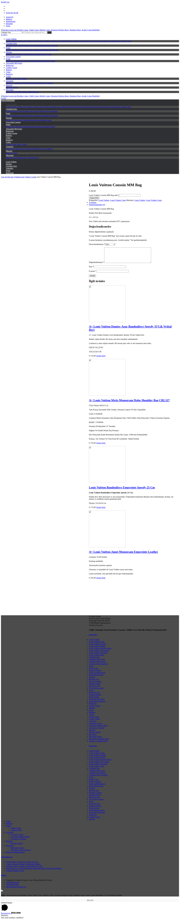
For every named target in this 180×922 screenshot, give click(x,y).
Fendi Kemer (34, 61)
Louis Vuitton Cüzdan (30, 41)
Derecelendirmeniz (97, 244)
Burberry (9, 74)
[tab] (92, 205)
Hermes (9, 52)
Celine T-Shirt (21, 79)
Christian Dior (11, 43)
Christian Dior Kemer (30, 46)
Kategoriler (93, 635)
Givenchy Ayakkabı (45, 83)
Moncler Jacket (12, 87)
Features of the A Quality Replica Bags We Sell (24, 866)
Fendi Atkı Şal (11, 61)
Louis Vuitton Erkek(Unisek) (66, 41)
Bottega (9, 70)
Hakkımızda (10, 21)
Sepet (8, 26)
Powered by (6, 913)
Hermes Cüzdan (22, 54)
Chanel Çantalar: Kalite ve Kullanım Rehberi (23, 864)
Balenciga (10, 65)
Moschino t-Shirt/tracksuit (29, 92)
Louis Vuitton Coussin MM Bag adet (103, 195)
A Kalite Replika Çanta (15, 871)
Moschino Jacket (12, 92)
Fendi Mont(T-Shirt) (47, 61)
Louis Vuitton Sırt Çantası (88, 41)
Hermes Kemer (34, 54)
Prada (8, 48)
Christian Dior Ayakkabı (48, 46)
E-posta (92, 271)
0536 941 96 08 (12, 13)
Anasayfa (9, 17)
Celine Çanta (11, 79)
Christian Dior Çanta (14, 46)
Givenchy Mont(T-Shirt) (27, 83)
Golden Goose (11, 68)
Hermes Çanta (45, 54)
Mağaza (9, 19)
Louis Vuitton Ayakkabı (107, 41)
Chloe (8, 72)
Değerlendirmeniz (96, 262)
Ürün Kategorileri (8, 100)
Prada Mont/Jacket (51, 50)
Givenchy (9, 81)
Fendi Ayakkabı (23, 61)
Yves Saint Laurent (13, 57)
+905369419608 (12, 882)
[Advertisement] (90, 835)
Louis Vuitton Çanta (14, 41)
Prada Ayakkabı (21, 50)
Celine (8, 76)
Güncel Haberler (7, 857)
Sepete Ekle (94, 198)
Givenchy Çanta (12, 83)
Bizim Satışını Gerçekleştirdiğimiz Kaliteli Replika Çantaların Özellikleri (34, 868)
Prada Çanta (10, 50)
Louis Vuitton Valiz (123, 41)
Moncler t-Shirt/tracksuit (98, 741)
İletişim (3, 875)
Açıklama (92, 202)
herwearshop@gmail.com (16, 887)
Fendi (8, 59)
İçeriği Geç (5, 2)
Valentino (9, 168)
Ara (49, 32)
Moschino (10, 90)
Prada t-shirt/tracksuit (36, 50)
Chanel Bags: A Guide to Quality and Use (22, 862)
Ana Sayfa (5, 177)
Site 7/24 (90, 900)
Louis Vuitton (11, 39)
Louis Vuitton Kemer (47, 41)
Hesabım (9, 24)
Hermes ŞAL (11, 54)
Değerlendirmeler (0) (97, 205)
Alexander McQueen (14, 63)
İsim (91, 267)
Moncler (9, 85)
